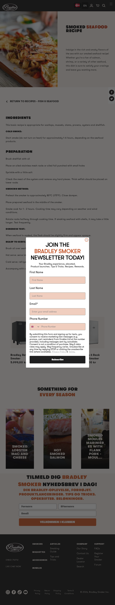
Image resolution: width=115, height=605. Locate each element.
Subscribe (58, 359)
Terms (72, 352)
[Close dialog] (86, 240)
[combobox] (35, 326)
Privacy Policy (59, 352)
